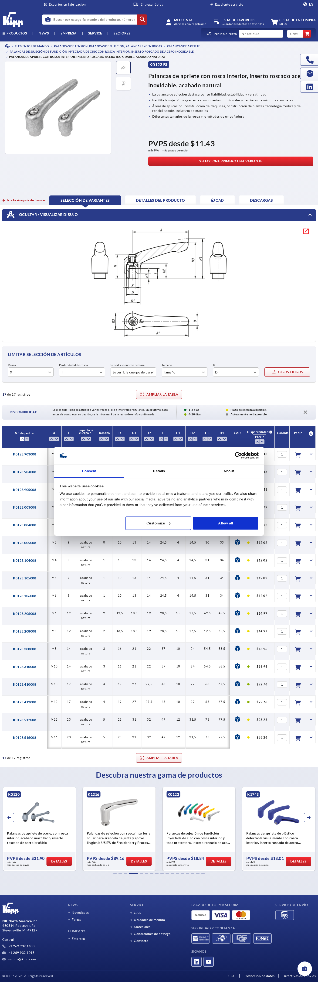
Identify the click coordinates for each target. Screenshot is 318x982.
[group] (115, 829)
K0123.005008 (24, 543)
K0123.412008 (24, 702)
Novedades (80, 912)
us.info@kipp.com (21, 959)
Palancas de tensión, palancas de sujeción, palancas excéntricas (108, 46)
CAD (138, 913)
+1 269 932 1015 (20, 953)
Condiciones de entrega (152, 934)
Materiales (142, 927)
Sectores (122, 33)
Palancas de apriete (183, 46)
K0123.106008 (24, 596)
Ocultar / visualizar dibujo (48, 214)
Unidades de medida (149, 920)
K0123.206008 (24, 614)
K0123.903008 (24, 454)
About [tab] (228, 471)
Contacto (141, 941)
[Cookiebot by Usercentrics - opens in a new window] (238, 455)
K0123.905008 (24, 490)
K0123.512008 (24, 720)
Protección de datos (259, 976)
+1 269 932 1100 (20, 946)
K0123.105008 (24, 578)
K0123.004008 (24, 525)
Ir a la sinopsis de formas (26, 200)
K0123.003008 (24, 507)
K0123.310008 (24, 667)
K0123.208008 (24, 631)
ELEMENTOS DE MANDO (31, 46)
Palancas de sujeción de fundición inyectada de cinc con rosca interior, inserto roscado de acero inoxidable (101, 51)
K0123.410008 (24, 684)
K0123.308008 (24, 649)
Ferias (76, 919)
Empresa (69, 33)
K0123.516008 (24, 737)
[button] (115, 873)
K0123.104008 (24, 560)
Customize (155, 523)
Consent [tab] (89, 471)
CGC (232, 976)
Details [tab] (159, 471)
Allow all (225, 523)
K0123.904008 (24, 472)
